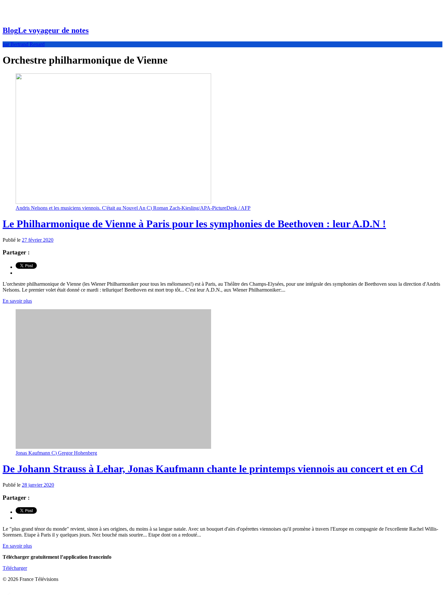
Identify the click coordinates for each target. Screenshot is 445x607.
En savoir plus (17, 301)
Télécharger (15, 568)
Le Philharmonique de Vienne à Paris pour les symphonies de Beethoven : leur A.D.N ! (194, 224)
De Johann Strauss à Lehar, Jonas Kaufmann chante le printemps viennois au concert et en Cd (213, 469)
